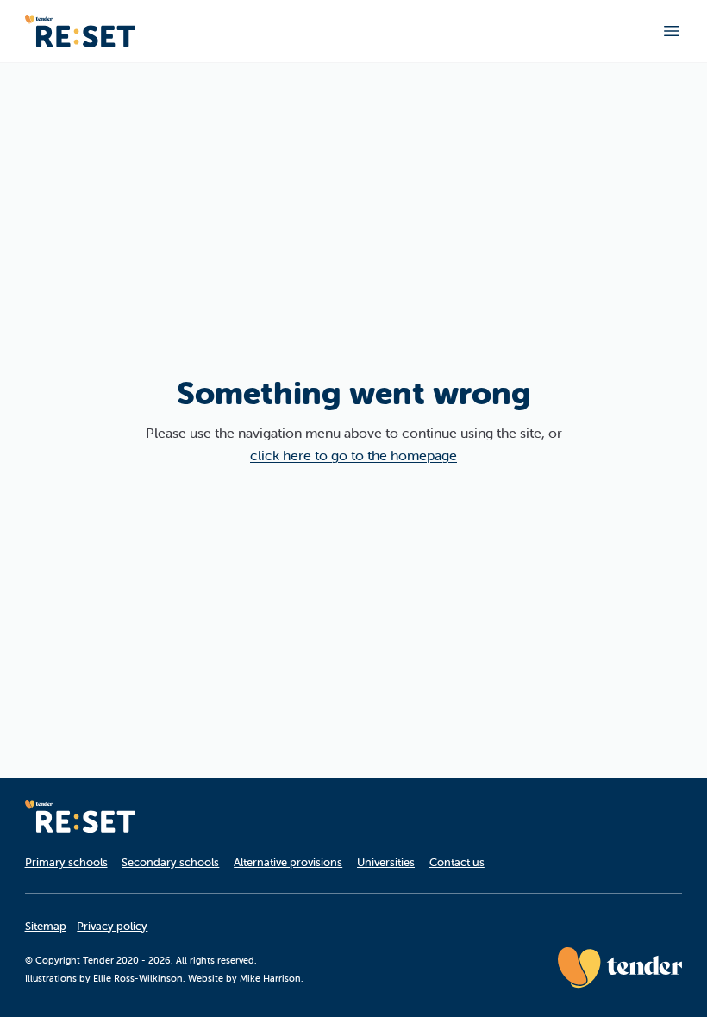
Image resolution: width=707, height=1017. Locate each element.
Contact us (457, 862)
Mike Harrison (270, 978)
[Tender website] (620, 967)
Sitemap (45, 926)
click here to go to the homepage (353, 455)
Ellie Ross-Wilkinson (138, 978)
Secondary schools (170, 862)
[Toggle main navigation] (671, 31)
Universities (386, 862)
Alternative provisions (288, 862)
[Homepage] (80, 31)
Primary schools (66, 862)
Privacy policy (112, 926)
